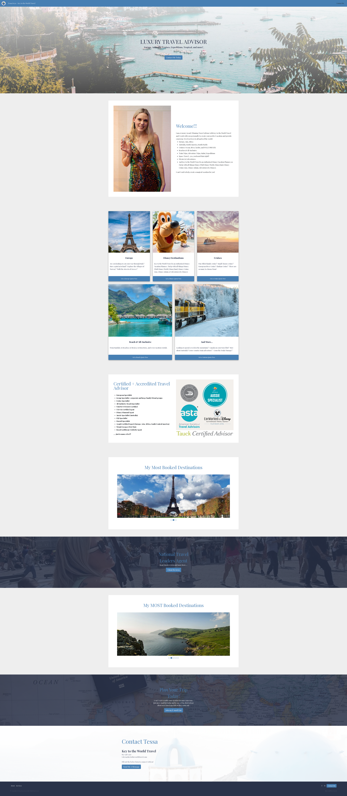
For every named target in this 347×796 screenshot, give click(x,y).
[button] (12, 3)
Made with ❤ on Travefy (331, 791)
